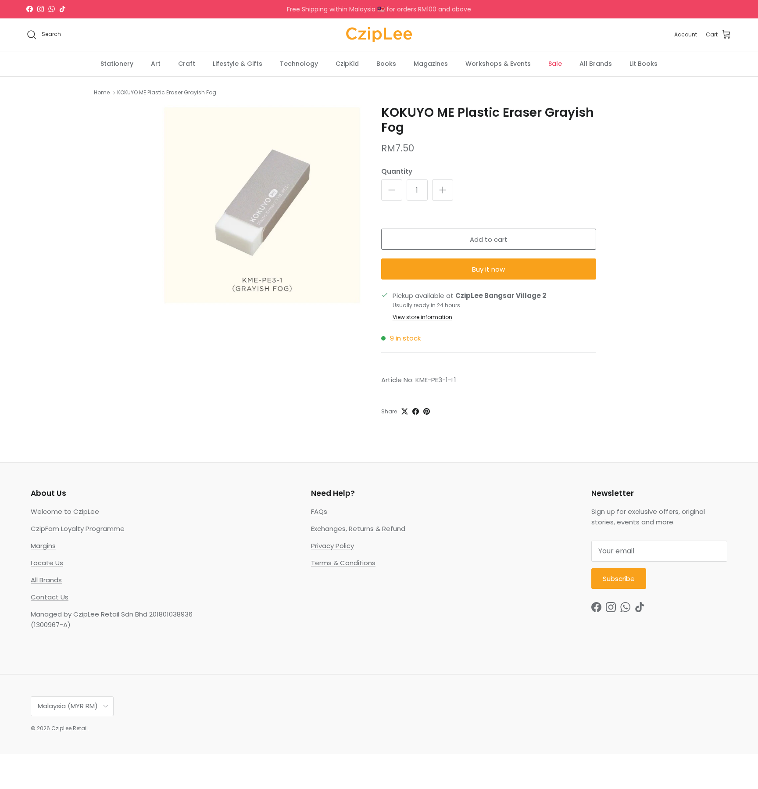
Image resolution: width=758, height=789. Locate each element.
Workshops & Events (498, 63)
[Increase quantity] (442, 190)
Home (102, 92)
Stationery (116, 63)
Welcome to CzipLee (65, 511)
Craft (186, 63)
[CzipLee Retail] (379, 34)
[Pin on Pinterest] (426, 411)
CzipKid (347, 63)
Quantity (396, 171)
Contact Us (49, 597)
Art (156, 63)
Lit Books (643, 63)
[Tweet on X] (404, 411)
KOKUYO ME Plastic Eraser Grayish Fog (166, 92)
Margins (43, 545)
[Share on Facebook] (415, 411)
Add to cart (489, 239)
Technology (299, 63)
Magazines (431, 63)
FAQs (319, 511)
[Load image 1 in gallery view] (262, 205)
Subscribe (619, 578)
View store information (422, 317)
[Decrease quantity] (391, 190)
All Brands (595, 63)
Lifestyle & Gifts (237, 63)
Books (386, 63)
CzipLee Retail (69, 728)
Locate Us (47, 562)
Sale (555, 63)
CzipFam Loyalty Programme (78, 528)
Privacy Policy (332, 545)
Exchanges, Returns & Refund (358, 528)
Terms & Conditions (343, 562)
